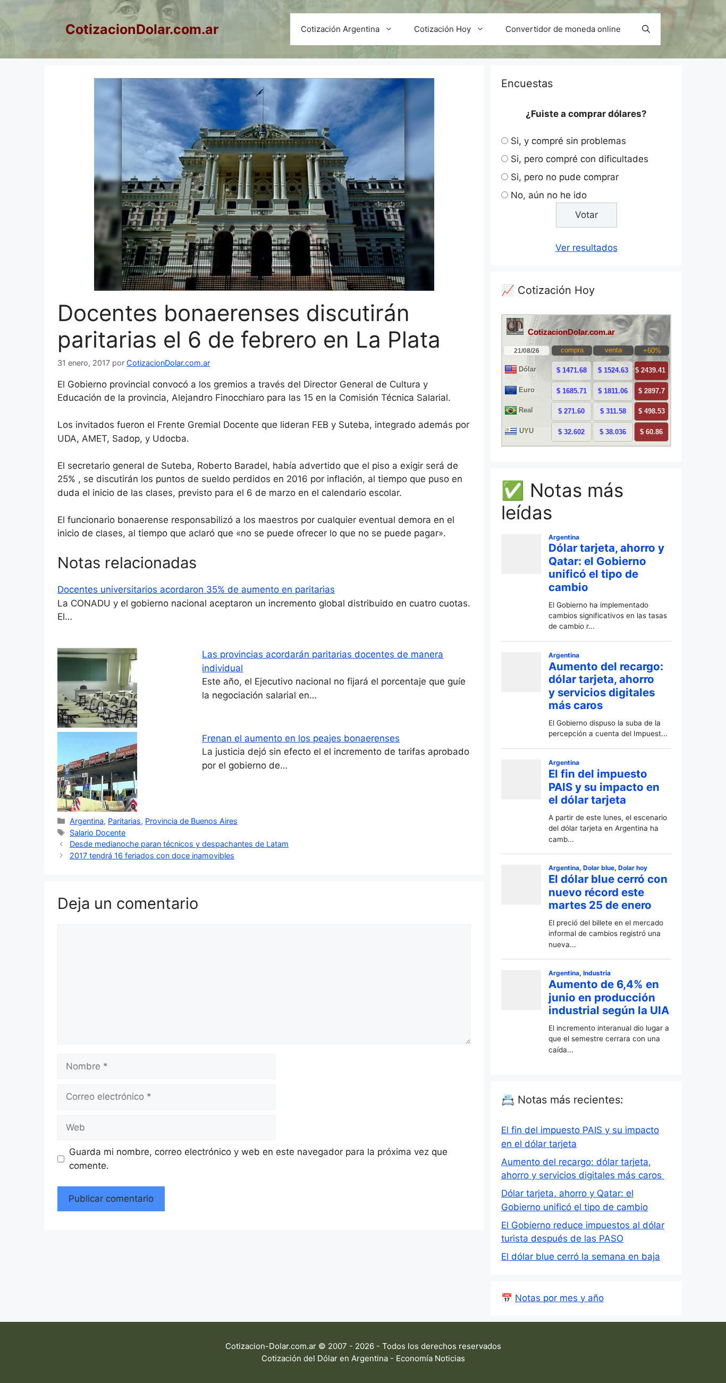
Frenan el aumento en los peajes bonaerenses (301, 738)
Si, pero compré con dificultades (579, 159)
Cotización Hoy (442, 29)
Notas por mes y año (559, 1298)
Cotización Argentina (340, 29)
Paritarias (124, 820)
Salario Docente (97, 832)
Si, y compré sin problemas (568, 141)
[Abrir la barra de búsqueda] (646, 29)
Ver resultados (586, 247)
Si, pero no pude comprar (565, 177)
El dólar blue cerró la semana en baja (580, 1256)
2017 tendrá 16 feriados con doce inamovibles (152, 855)
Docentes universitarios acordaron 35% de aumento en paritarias (196, 589)
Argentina (87, 820)
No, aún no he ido (549, 195)
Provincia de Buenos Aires (191, 820)
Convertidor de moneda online (563, 29)
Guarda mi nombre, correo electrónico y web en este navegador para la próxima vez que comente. (258, 1158)
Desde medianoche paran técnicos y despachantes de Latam (179, 843)
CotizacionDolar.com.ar (141, 29)
